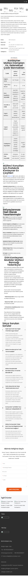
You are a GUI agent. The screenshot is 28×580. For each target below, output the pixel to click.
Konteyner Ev (10, 176)
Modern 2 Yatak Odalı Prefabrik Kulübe (6, 506)
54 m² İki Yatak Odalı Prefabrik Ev (19, 506)
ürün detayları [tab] (14, 57)
